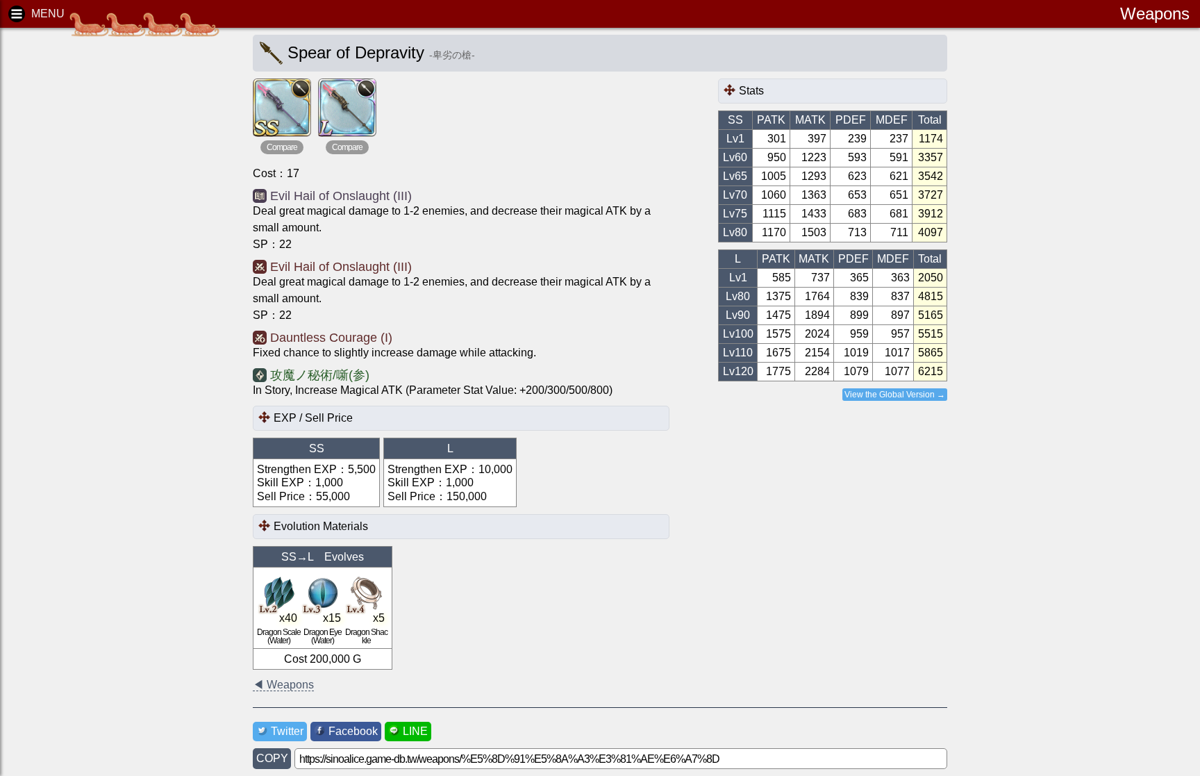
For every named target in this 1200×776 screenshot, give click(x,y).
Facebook (353, 731)
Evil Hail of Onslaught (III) (341, 196)
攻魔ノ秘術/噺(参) (319, 375)
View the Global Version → (894, 394)
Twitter (287, 731)
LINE (415, 731)
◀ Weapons (283, 685)
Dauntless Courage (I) (331, 338)
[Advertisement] (118, 250)
